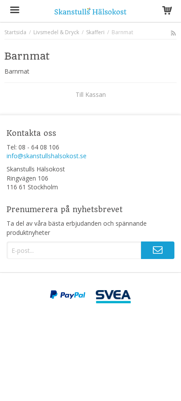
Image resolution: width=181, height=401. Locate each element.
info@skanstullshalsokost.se (47, 156)
